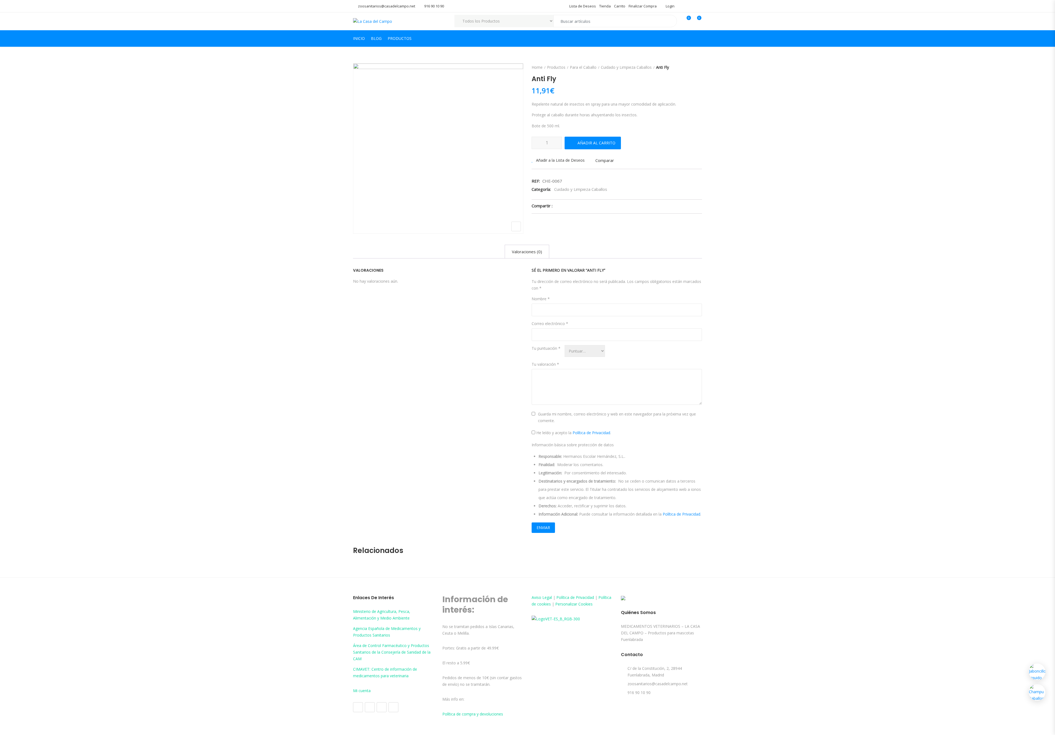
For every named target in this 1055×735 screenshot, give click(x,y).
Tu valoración (545, 364)
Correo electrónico (550, 323)
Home (537, 67)
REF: (536, 181)
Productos (400, 38)
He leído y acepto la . (573, 432)
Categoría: (541, 189)
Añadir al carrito (596, 142)
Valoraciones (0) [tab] (527, 251)
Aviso (537, 597)
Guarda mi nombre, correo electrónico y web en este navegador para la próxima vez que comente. (617, 417)
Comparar (604, 160)
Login (669, 6)
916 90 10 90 (434, 6)
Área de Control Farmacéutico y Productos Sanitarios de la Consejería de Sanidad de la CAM (392, 652)
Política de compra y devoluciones (472, 714)
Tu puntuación (546, 348)
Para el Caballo (583, 67)
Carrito (619, 6)
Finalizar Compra (643, 6)
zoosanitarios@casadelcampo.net (386, 6)
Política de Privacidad (591, 432)
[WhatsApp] (393, 707)
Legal (547, 597)
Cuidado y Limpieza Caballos (626, 67)
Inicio (359, 38)
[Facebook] (358, 707)
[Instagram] (370, 707)
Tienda (605, 6)
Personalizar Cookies (574, 604)
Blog (376, 38)
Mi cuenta (362, 690)
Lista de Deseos (582, 6)
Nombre (541, 298)
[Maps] (382, 707)
